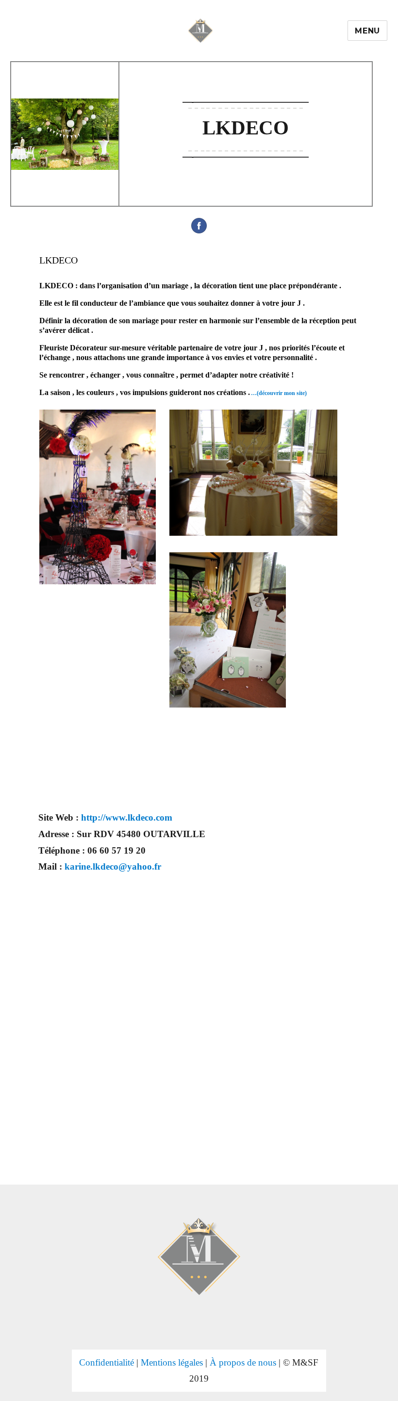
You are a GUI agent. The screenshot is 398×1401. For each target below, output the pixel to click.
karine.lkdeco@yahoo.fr (113, 866)
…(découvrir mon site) (279, 393)
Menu (367, 30)
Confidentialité (106, 1362)
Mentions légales (172, 1362)
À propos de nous (243, 1362)
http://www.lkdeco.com (126, 817)
